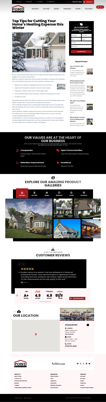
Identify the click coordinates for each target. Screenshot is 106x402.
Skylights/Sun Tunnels (86, 387)
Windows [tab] (59, 195)
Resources (29, 1)
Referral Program (55, 385)
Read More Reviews (78, 298)
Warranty (53, 381)
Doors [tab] (71, 195)
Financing (53, 383)
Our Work (40, 1)
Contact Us (51, 1)
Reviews (16, 383)
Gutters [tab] (34, 195)
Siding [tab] (47, 195)
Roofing (35, 9)
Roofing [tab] (22, 195)
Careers (16, 385)
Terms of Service (27, 398)
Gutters (46, 9)
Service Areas (54, 376)
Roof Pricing (54, 387)
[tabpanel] (53, 218)
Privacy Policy (18, 398)
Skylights (89, 9)
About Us (19, 1)
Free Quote (89, 2)
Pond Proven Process (20, 381)
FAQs (51, 378)
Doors (77, 9)
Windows (67, 9)
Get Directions (69, 334)
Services (83, 374)
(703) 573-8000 (71, 346)
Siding (56, 9)
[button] (36, 334)
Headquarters (71, 325)
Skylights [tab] (83, 195)
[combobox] (81, 46)
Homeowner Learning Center (22, 387)
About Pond (17, 376)
